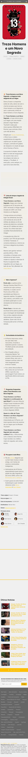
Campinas (3, 712)
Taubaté (17, 714)
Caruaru (21, 734)
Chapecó (9, 714)
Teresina (18, 709)
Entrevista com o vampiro (13, 478)
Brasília (3, 702)
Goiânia (3, 709)
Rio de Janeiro (23, 691)
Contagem (4, 694)
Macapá (11, 712)
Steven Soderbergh (17, 135)
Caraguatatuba (12, 734)
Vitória (3, 727)
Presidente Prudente (6, 704)
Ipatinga (23, 722)
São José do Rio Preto (19, 732)
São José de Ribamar (6, 722)
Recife (2, 699)
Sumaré (19, 729)
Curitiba (11, 694)
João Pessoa (11, 724)
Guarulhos (3, 707)
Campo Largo (14, 719)
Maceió (3, 714)
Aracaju (9, 702)
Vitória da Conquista (13, 697)
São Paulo (3, 691)
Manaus (24, 699)
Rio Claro (3, 734)
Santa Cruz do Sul (6, 732)
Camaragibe (4, 719)
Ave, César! (17, 487)
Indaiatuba (10, 709)
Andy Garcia (7, 268)
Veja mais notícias (14, 670)
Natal (23, 697)
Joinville (19, 724)
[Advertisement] (14, 75)
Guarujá (3, 724)
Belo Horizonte (13, 691)
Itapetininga (10, 727)
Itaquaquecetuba (5, 717)
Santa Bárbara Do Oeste (13, 699)
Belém (25, 694)
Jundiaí (23, 702)
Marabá (16, 702)
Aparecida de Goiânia (15, 707)
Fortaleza (18, 694)
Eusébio (3, 697)
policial (12, 458)
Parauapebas (19, 712)
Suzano (17, 722)
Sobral (14, 717)
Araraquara (22, 717)
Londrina (17, 704)
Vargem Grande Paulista (7, 729)
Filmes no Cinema (14, 1)
